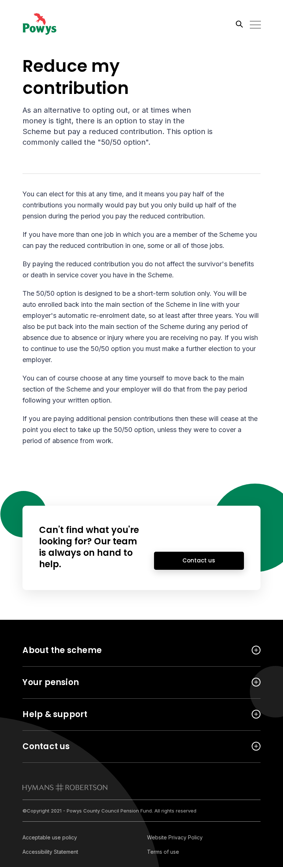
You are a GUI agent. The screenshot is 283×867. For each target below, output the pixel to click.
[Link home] (55, 24)
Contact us (198, 560)
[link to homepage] (65, 787)
